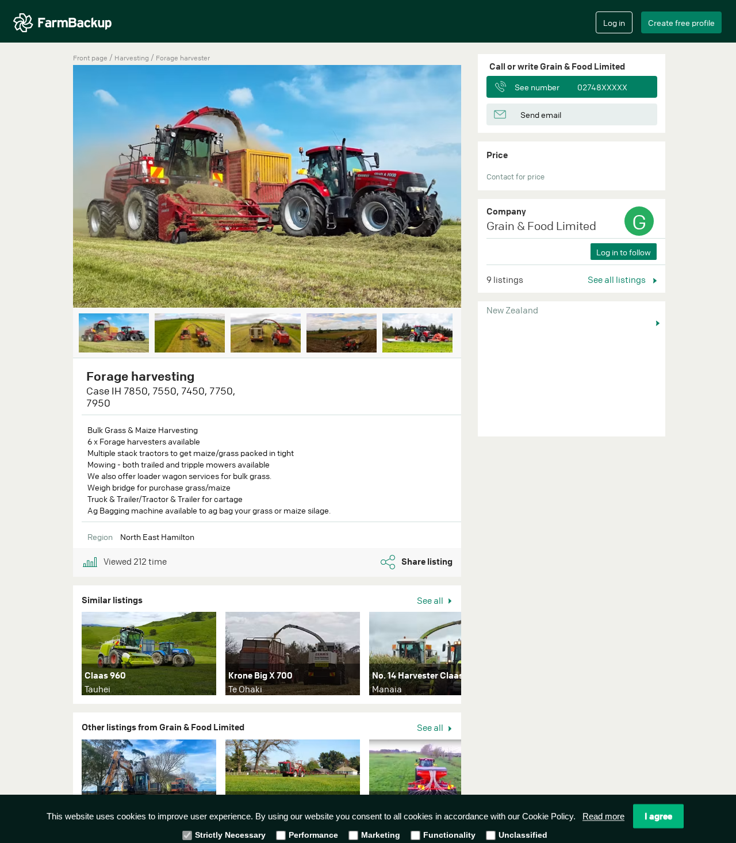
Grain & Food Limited (541, 226)
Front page (90, 57)
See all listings (617, 279)
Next (478, 187)
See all (431, 600)
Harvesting (132, 57)
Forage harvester (183, 57)
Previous (55, 187)
